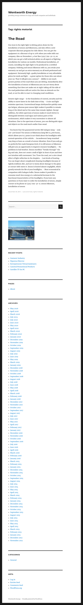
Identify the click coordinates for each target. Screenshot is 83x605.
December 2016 (16, 433)
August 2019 (15, 351)
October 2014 (15, 475)
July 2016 (14, 444)
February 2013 (15, 532)
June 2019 (14, 357)
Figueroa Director (17, 261)
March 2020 (15, 331)
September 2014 (16, 478)
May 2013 (14, 524)
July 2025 (14, 317)
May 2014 (14, 490)
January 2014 (15, 501)
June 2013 (14, 521)
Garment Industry (17, 258)
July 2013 (13, 518)
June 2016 (14, 447)
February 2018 (16, 396)
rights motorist (38, 192)
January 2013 (15, 535)
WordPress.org (16, 588)
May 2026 (14, 309)
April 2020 (14, 328)
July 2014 (13, 484)
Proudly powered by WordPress (32, 599)
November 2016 (16, 436)
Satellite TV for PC (17, 269)
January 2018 (15, 399)
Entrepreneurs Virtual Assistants (23, 264)
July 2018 (13, 382)
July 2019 (14, 354)
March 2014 (15, 495)
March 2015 (15, 461)
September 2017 (16, 410)
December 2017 (16, 402)
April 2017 (14, 425)
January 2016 (15, 458)
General (13, 560)
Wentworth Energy (22, 12)
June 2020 (14, 323)
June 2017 (14, 419)
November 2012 (16, 541)
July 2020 (14, 320)
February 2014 (16, 498)
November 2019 (16, 342)
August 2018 (15, 379)
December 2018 (16, 368)
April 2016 (14, 450)
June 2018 (14, 385)
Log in (12, 580)
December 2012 (16, 538)
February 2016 (16, 456)
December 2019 (16, 340)
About (12, 289)
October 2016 (15, 439)
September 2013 (16, 512)
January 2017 (15, 430)
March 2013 (14, 529)
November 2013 (16, 507)
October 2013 (15, 509)
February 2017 (15, 427)
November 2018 (16, 371)
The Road (16, 39)
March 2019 (15, 362)
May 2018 (14, 388)
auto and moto (27, 192)
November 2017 (16, 405)
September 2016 (16, 441)
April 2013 (14, 526)
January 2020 (15, 337)
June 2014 (14, 487)
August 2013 (15, 515)
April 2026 (14, 311)
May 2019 (14, 359)
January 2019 (15, 365)
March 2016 (15, 453)
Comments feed (16, 585)
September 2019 (16, 348)
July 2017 (13, 416)
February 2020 (16, 334)
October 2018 (15, 374)
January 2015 (15, 467)
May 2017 (14, 422)
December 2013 (16, 504)
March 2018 (15, 393)
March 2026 (15, 314)
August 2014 (15, 481)
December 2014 (16, 470)
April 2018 (14, 391)
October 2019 (15, 345)
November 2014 (16, 473)
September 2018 (16, 376)
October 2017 (15, 408)
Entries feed (15, 582)
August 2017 (15, 413)
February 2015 (16, 464)
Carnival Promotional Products (22, 267)
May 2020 (14, 325)
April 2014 (14, 492)
